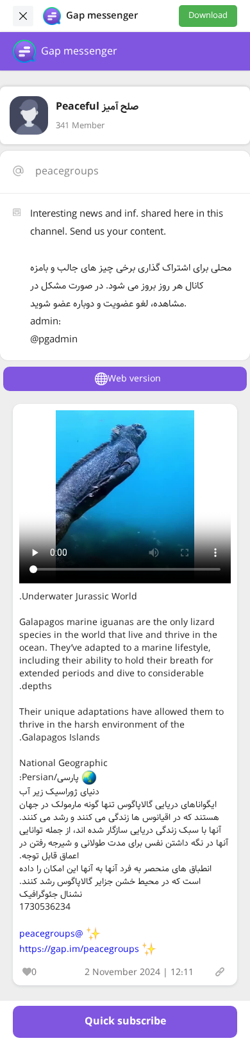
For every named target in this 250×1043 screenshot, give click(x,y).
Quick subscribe (125, 1022)
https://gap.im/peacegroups (79, 949)
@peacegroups (51, 934)
